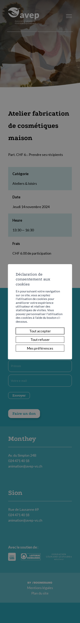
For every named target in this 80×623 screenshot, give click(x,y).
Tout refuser (40, 339)
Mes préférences (40, 348)
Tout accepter (40, 331)
